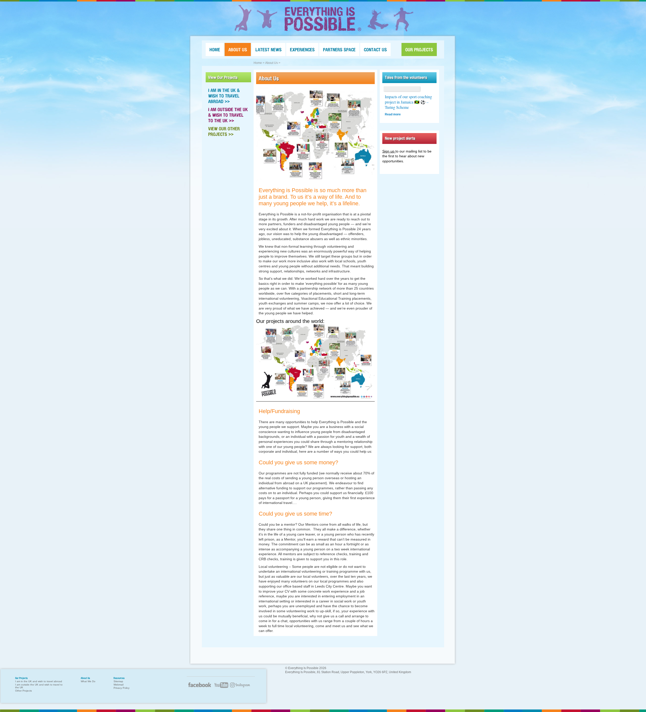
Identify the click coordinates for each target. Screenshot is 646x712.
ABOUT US (237, 49)
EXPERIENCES (302, 49)
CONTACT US (375, 49)
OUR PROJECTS (419, 49)
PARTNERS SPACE (339, 49)
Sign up (388, 151)
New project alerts (400, 138)
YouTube (221, 688)
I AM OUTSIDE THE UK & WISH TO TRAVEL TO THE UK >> (228, 115)
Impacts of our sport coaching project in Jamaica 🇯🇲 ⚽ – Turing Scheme (408, 102)
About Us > (272, 63)
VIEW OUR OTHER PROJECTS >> (224, 131)
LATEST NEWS (268, 49)
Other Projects (23, 690)
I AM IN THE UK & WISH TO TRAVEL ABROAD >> (224, 95)
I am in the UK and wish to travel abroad (38, 681)
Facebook (199, 687)
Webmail (118, 684)
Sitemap (118, 681)
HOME (214, 49)
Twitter (242, 688)
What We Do (88, 681)
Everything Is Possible (323, 19)
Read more (393, 114)
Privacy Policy (121, 687)
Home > (259, 63)
